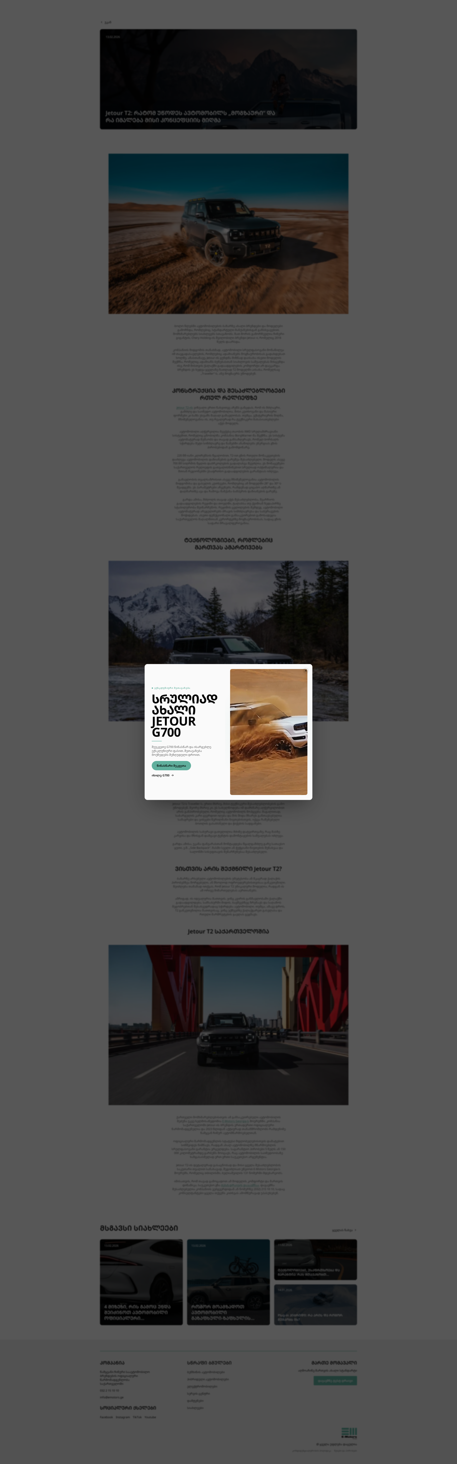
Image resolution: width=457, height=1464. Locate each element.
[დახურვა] (306, 671)
